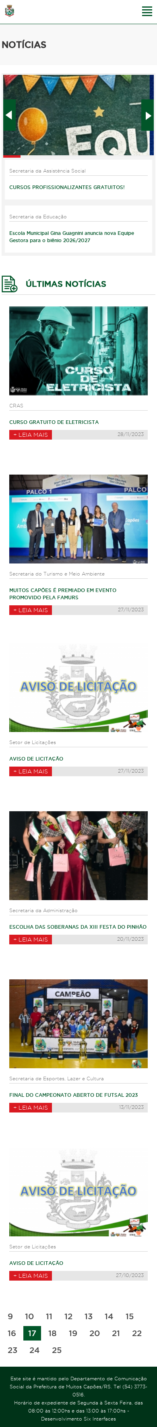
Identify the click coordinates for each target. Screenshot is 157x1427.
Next (147, 115)
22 (137, 1333)
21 (116, 1333)
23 (12, 1350)
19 (73, 1333)
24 (34, 1350)
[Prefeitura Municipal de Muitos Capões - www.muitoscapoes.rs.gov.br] (9, 11)
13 (89, 1316)
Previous (9, 115)
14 (109, 1316)
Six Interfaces (100, 1418)
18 (52, 1333)
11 (49, 1316)
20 (94, 1333)
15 (130, 1316)
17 (32, 1333)
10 (29, 1316)
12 (68, 1316)
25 (57, 1350)
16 (12, 1333)
